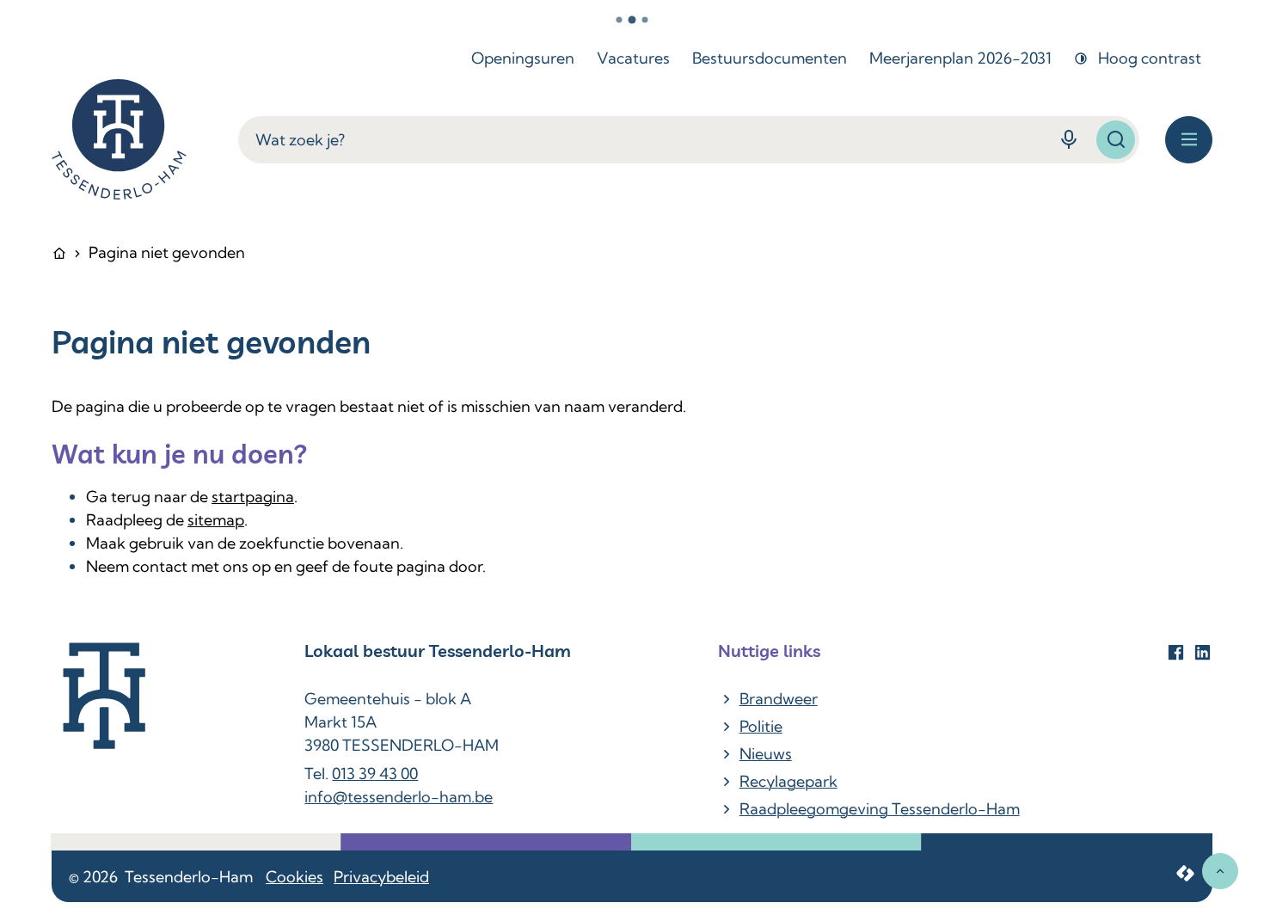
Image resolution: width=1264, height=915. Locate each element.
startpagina (253, 497)
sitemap (215, 520)
